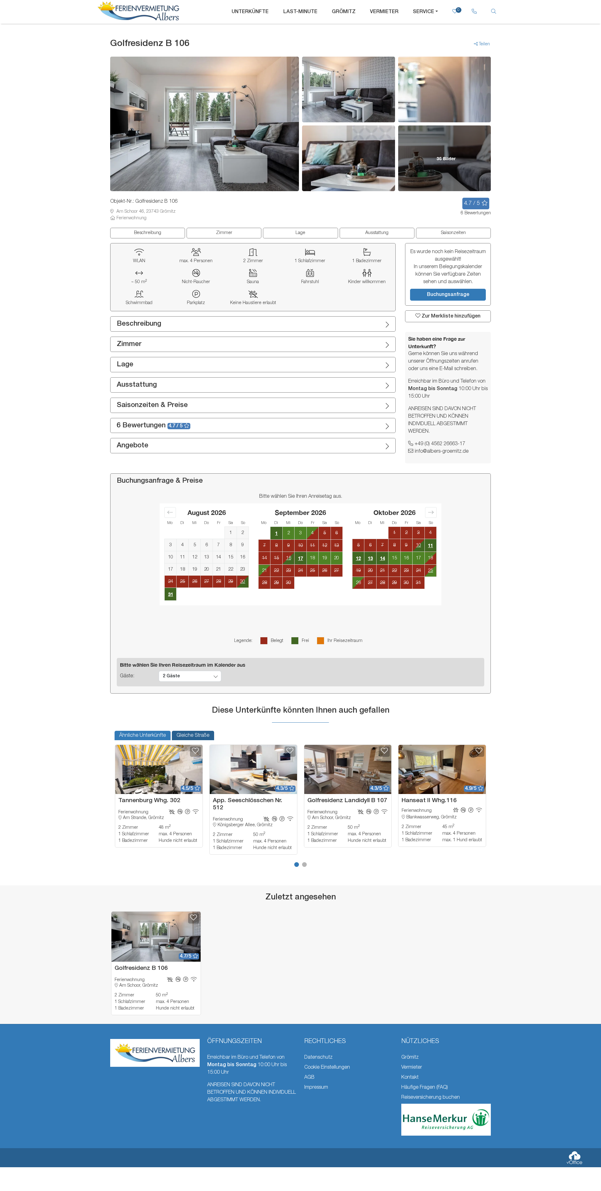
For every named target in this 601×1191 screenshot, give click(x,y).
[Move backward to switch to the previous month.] (170, 512)
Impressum (316, 1087)
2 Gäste (171, 676)
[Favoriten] (195, 751)
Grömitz (344, 12)
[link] (474, 12)
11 (430, 545)
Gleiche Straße (193, 735)
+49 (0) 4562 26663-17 (440, 444)
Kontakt (410, 1077)
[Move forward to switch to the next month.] (431, 512)
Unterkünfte (250, 12)
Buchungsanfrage (448, 295)
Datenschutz (318, 1057)
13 (370, 558)
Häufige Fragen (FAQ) (424, 1087)
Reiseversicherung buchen (430, 1097)
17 (300, 558)
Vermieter (384, 12)
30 (242, 581)
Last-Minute (300, 12)
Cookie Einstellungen (327, 1067)
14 (382, 558)
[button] (296, 864)
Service (423, 12)
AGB (309, 1077)
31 (170, 594)
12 (358, 558)
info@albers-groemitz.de (442, 451)
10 (418, 545)
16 (288, 558)
